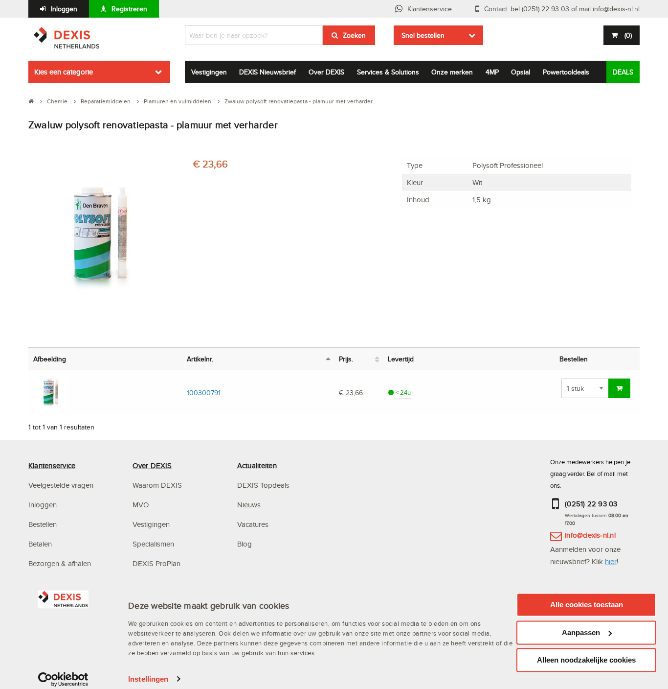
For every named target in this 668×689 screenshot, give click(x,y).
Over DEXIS (326, 72)
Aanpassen (581, 632)
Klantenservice (429, 9)
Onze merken (452, 72)
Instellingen (148, 679)
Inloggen (64, 9)
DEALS (623, 72)
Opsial (520, 72)
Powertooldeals (566, 72)
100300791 (204, 392)
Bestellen (42, 524)
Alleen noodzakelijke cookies (586, 660)
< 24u (402, 392)
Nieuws (249, 504)
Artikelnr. (200, 359)
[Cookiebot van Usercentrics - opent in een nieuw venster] (63, 679)
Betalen (40, 544)
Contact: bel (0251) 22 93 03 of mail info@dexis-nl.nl (562, 9)
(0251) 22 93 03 (591, 504)
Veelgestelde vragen (61, 485)
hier (611, 561)
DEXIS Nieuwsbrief (267, 72)
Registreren (129, 9)
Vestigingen (209, 72)
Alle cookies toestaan (586, 604)
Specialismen (153, 544)
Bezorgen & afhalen (59, 563)
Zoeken (354, 35)
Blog (244, 544)
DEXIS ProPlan (156, 563)
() (628, 35)
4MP (492, 72)
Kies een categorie (63, 72)
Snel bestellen (423, 35)
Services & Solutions (388, 72)
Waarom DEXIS (157, 485)
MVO (141, 504)
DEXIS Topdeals (263, 485)
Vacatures (252, 524)
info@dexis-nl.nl (590, 535)
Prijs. (346, 359)
